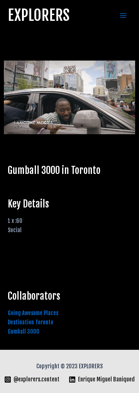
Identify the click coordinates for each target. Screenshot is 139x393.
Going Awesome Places (33, 313)
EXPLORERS (39, 15)
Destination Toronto (30, 322)
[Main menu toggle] (123, 15)
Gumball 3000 (23, 331)
